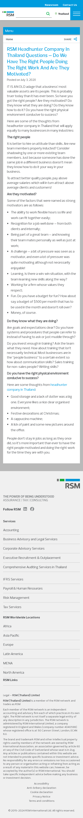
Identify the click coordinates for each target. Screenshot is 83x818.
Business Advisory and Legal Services (30, 539)
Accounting (11, 530)
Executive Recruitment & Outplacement (32, 557)
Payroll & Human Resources (23, 588)
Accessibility (41, 783)
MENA (8, 663)
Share (68, 39)
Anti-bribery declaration (41, 788)
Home (9, 39)
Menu (9, 30)
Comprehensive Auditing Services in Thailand (35, 567)
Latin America (13, 654)
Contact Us (70, 5)
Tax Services (12, 607)
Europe (8, 644)
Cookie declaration (41, 792)
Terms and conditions (41, 800)
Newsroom (51, 5)
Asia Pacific (11, 635)
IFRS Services (13, 579)
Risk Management (16, 597)
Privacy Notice (41, 796)
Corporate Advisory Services (24, 548)
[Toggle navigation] (76, 13)
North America (13, 672)
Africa (7, 626)
